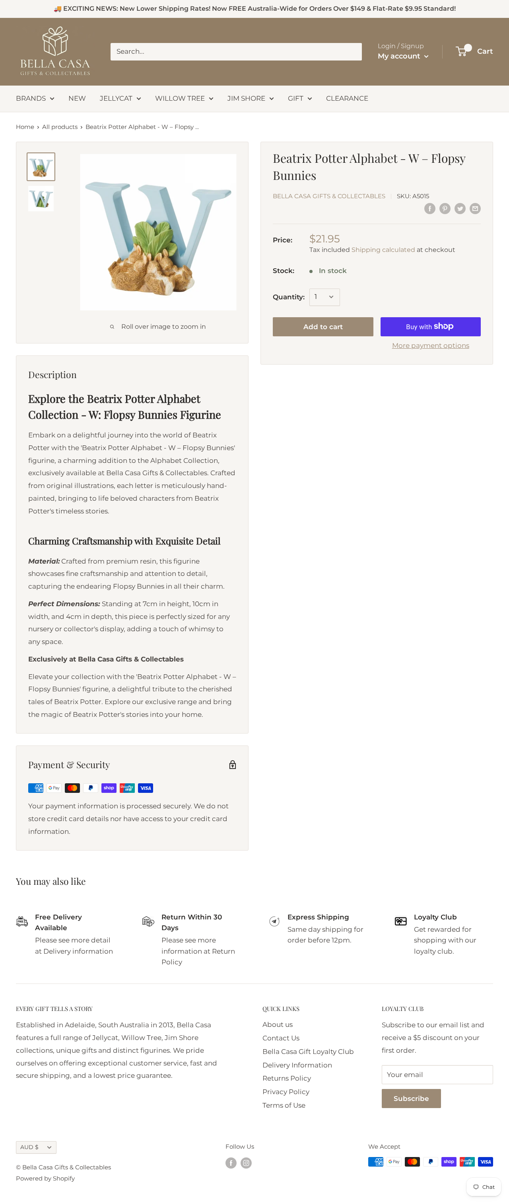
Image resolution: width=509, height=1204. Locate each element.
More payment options (430, 345)
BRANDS (31, 98)
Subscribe (411, 1099)
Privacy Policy (285, 1092)
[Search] (352, 51)
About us (277, 1024)
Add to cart (323, 326)
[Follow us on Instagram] (246, 1163)
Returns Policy (286, 1078)
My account (400, 56)
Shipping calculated (383, 249)
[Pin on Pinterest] (445, 208)
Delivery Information (297, 1065)
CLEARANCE (347, 98)
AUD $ (29, 1147)
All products (60, 127)
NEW (77, 98)
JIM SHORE (246, 98)
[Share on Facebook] (429, 208)
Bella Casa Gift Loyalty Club (308, 1052)
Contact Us (280, 1038)
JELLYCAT (116, 98)
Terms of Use (283, 1105)
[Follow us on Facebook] (231, 1163)
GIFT (295, 98)
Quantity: (289, 297)
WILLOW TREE (180, 98)
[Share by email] (475, 208)
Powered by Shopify (45, 1178)
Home (25, 127)
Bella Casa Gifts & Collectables (329, 196)
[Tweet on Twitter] (460, 208)
